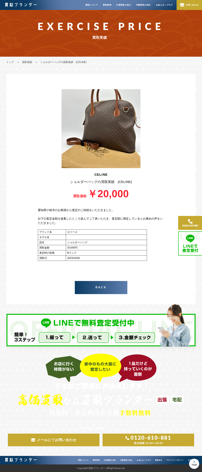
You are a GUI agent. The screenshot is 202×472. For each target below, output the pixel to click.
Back (100, 287)
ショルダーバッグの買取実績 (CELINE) (63, 62)
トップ (10, 62)
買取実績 (27, 62)
